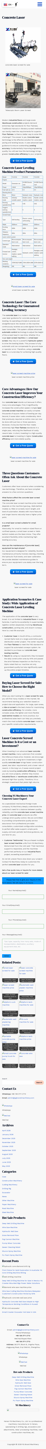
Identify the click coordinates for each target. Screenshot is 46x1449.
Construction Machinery (12, 1181)
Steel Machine (8, 1212)
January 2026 (7, 1134)
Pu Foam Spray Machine (12, 1255)
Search (4, 1079)
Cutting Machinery (9, 1185)
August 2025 (7, 1154)
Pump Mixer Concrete (11, 1243)
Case (4, 1177)
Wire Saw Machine (9, 1227)
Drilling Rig (6, 1189)
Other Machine (8, 1200)
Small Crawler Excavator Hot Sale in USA (19, 1312)
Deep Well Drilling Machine (13, 1223)
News (4, 1196)
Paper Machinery (9, 1204)
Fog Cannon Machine (10, 1239)
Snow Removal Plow (10, 1235)
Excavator (6, 1193)
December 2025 (8, 1138)
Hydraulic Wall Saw (10, 1231)
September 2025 (9, 1150)
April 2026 (6, 1130)
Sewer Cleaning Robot (11, 1247)
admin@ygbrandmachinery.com (21, 1098)
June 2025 (6, 1162)
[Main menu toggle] (40, 4)
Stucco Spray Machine (11, 1251)
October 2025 (7, 1146)
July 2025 (6, 1158)
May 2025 (6, 1166)
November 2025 (8, 1142)
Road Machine (8, 1208)
